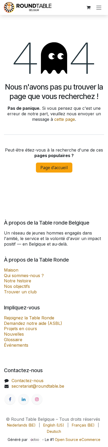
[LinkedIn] (23, 399)
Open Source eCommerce (77, 439)
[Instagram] (37, 399)
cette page (64, 119)
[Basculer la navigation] (99, 7)
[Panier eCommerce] (88, 7)
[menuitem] (21, 425)
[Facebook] (10, 399)
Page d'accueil (54, 167)
